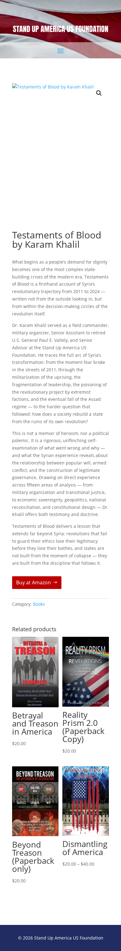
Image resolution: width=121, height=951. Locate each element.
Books (39, 604)
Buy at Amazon (33, 582)
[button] (99, 93)
